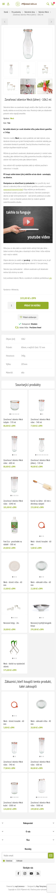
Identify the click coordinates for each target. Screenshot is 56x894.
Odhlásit (19, 860)
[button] (10, 414)
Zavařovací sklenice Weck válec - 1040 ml (13, 502)
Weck (12, 118)
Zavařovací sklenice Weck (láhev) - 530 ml (40, 462)
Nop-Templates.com (42, 886)
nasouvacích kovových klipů (13, 189)
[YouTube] (31, 873)
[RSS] (38, 873)
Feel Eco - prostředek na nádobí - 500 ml (12, 543)
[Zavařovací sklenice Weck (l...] (51, 21)
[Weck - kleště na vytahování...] (4, 21)
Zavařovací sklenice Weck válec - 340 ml (40, 421)
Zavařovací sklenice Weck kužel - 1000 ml (13, 804)
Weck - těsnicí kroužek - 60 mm (41, 543)
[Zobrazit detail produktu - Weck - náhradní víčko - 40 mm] (42, 705)
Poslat (51, 855)
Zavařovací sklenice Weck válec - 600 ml (13, 462)
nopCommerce (19, 886)
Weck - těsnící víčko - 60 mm (12, 584)
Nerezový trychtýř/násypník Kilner (41, 624)
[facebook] (18, 873)
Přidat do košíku (32, 305)
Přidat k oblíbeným (29, 317)
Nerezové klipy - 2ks (11, 623)
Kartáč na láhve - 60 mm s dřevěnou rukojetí (41, 502)
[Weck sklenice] (28, 242)
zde (50, 278)
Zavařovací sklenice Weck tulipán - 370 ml (13, 421)
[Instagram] (25, 873)
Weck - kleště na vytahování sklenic (14, 665)
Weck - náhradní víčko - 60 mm (41, 584)
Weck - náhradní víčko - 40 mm (41, 722)
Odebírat (9, 860)
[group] (14, 403)
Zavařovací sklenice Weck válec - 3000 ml (40, 804)
